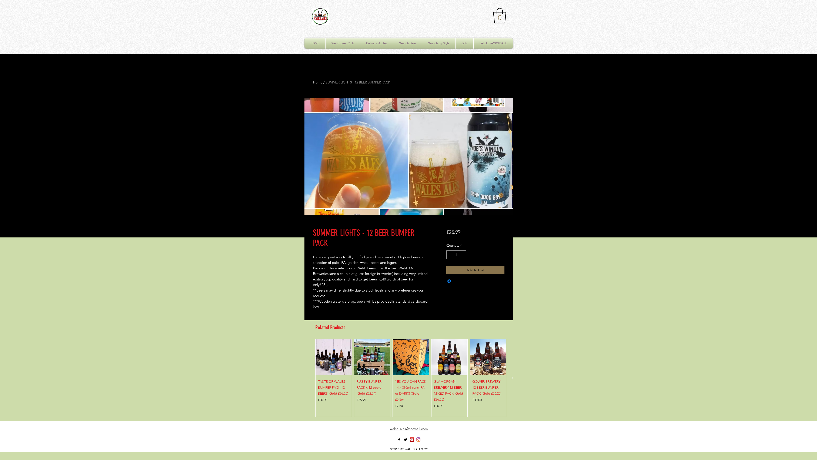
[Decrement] (450, 255)
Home (318, 82)
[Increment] (462, 255)
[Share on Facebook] (449, 281)
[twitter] (405, 439)
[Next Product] (512, 378)
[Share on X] (457, 281)
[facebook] (399, 439)
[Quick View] (334, 357)
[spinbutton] (456, 255)
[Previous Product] (309, 378)
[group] (411, 378)
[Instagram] (418, 439)
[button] (499, 15)
